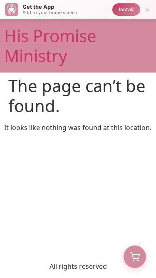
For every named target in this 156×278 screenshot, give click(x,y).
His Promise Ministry (50, 45)
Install (126, 9)
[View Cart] (135, 256)
